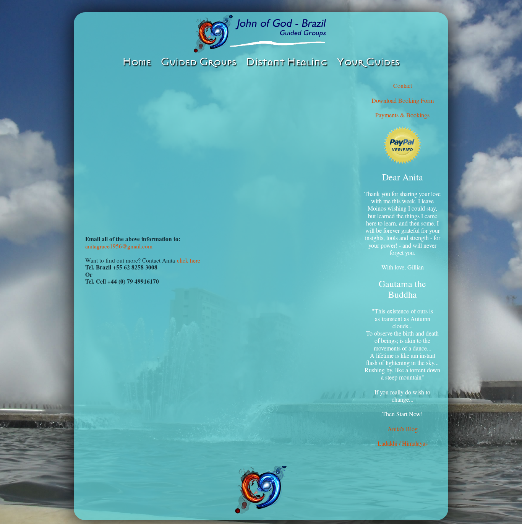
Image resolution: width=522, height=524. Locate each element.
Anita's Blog (402, 429)
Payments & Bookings (402, 115)
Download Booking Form (402, 100)
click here (188, 260)
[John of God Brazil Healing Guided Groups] (261, 34)
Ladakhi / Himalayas (403, 443)
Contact (402, 85)
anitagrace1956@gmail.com (118, 246)
